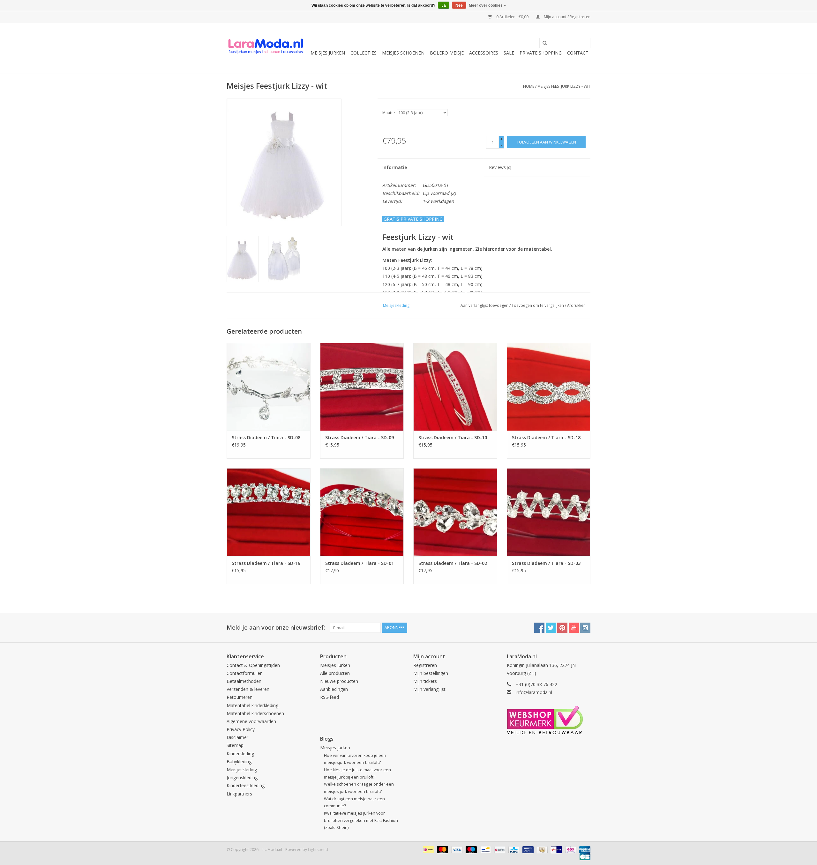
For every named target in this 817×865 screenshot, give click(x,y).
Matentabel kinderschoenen (255, 713)
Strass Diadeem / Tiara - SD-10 (452, 437)
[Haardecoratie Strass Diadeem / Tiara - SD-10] (455, 387)
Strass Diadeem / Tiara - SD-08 (266, 437)
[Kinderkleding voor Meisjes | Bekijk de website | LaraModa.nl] (266, 48)
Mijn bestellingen (430, 673)
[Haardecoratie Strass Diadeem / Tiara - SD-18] (549, 387)
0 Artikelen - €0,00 (512, 16)
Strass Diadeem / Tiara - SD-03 (546, 563)
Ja (443, 5)
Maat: (388, 112)
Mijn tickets (425, 681)
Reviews (500, 167)
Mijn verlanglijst (429, 689)
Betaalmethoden (244, 681)
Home (528, 86)
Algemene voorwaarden (251, 721)
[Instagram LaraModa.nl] (585, 628)
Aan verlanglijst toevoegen (484, 305)
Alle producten (335, 673)
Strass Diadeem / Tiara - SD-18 (546, 437)
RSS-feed (329, 697)
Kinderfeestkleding (246, 785)
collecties (363, 53)
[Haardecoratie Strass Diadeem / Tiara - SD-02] (455, 512)
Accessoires (483, 53)
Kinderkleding (240, 753)
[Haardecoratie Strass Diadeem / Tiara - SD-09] (362, 387)
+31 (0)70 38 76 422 (536, 684)
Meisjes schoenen (403, 53)
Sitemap (235, 745)
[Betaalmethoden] (428, 849)
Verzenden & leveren (248, 689)
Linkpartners (239, 794)
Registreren (425, 665)
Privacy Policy (241, 729)
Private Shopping (541, 53)
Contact (577, 53)
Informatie (394, 167)
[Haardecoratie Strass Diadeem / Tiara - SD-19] (269, 512)
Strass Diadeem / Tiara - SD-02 (452, 563)
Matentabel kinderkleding (252, 705)
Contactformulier (244, 673)
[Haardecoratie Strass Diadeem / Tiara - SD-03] (549, 512)
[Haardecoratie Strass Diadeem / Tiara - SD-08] (269, 387)
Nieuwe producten (339, 681)
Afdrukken (576, 305)
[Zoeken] (542, 43)
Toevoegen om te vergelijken (538, 305)
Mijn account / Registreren (566, 16)
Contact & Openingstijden (253, 665)
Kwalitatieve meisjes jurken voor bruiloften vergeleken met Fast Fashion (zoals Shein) (361, 820)
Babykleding (239, 761)
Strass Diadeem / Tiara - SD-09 (359, 437)
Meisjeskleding (242, 769)
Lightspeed (318, 849)
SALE (509, 53)
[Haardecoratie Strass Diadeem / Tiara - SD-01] (362, 512)
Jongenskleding (242, 777)
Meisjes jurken (328, 53)
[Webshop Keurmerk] (549, 720)
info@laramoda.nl (534, 692)
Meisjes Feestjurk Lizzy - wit (563, 86)
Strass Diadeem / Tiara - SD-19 (266, 563)
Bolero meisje (447, 53)
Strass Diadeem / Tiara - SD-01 (359, 563)
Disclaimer (237, 737)
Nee (459, 5)
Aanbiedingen (334, 689)
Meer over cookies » (487, 5)
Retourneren (239, 697)
